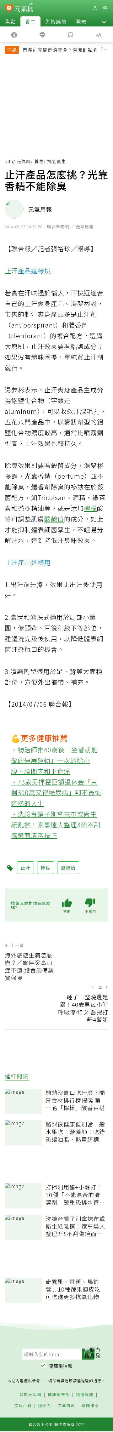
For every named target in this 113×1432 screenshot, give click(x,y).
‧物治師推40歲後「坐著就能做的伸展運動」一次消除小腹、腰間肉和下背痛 (54, 760)
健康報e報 (60, 1366)
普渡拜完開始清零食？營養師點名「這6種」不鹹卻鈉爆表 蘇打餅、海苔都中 (65, 50)
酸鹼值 (54, 518)
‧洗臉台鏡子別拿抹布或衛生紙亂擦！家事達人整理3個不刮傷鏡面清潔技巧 (55, 824)
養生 (30, 21)
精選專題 (85, 1394)
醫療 (81, 21)
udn (9, 161)
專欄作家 (90, 1405)
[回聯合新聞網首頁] (9, 9)
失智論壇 (56, 21)
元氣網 (24, 161)
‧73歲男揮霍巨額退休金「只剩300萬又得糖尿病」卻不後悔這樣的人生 (56, 792)
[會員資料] (95, 8)
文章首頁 (66, 1405)
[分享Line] (42, 34)
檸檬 (90, 508)
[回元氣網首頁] (24, 8)
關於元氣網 (30, 1394)
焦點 (10, 21)
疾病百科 (23, 1405)
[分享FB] (14, 34)
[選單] (105, 8)
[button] (104, 21)
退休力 (44, 1405)
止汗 (11, 270)
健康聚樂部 (59, 1394)
